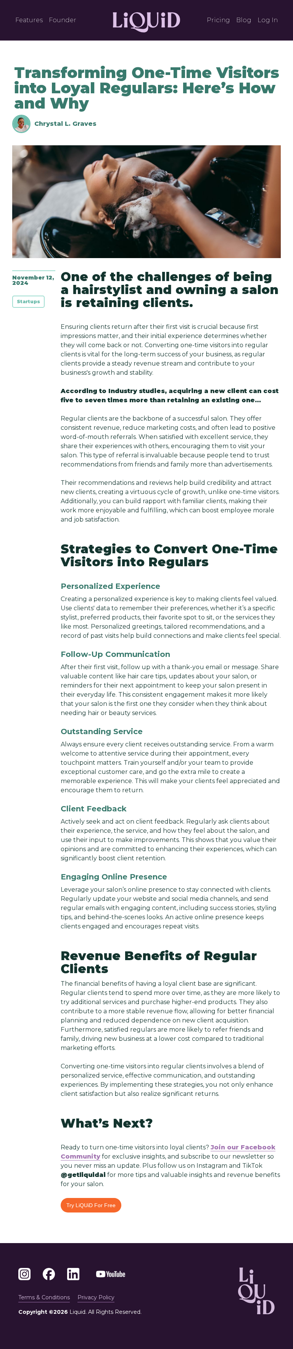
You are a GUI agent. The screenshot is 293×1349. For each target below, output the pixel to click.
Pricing (218, 20)
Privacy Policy (95, 1297)
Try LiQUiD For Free (91, 1205)
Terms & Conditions (44, 1297)
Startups (28, 301)
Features (29, 20)
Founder (62, 20)
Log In (268, 20)
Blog (243, 20)
